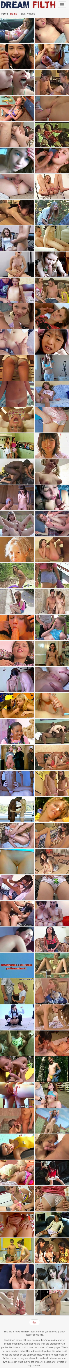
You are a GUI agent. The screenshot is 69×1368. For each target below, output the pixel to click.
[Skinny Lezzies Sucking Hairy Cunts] (52, 82)
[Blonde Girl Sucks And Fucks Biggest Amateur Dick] (17, 368)
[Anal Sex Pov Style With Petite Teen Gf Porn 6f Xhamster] (17, 394)
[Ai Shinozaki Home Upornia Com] (52, 446)
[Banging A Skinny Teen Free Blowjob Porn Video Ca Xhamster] (17, 679)
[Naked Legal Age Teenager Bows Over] (52, 1017)
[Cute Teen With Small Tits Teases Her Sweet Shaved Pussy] (52, 887)
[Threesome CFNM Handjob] (17, 705)
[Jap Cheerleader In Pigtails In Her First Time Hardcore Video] (52, 1173)
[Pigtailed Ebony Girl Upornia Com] (17, 731)
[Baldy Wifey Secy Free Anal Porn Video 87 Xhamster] (52, 134)
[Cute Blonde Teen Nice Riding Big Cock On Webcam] (17, 264)
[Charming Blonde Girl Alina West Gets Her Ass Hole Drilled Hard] (17, 420)
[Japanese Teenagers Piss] (17, 1017)
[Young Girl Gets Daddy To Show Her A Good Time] (52, 1303)
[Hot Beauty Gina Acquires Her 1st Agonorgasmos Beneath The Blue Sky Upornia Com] (17, 524)
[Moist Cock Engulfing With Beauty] (52, 1199)
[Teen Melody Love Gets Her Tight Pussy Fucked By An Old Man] (17, 1043)
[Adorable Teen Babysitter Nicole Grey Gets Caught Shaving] (17, 575)
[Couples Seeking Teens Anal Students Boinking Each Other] (17, 1303)
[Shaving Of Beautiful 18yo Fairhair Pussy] (17, 550)
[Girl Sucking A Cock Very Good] (52, 705)
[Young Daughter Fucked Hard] (17, 472)
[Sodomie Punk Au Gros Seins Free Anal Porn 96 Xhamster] (17, 1121)
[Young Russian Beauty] (52, 965)
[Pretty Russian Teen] (52, 628)
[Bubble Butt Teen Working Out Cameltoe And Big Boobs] (52, 575)
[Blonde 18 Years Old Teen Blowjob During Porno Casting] (17, 991)
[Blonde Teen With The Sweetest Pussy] (17, 861)
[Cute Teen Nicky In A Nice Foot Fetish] (52, 653)
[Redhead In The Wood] (52, 1069)
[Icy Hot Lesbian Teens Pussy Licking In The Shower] (17, 446)
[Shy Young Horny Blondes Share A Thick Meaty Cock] (52, 290)
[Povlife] (17, 602)
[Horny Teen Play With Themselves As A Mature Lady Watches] (52, 757)
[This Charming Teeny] (52, 264)
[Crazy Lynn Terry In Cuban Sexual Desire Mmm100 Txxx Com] (17, 783)
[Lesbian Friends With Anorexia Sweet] (52, 783)
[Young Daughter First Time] (52, 550)
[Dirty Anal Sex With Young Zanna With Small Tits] (52, 108)
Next (34, 1322)
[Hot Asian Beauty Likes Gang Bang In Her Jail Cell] (52, 30)
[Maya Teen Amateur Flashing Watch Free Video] (17, 30)
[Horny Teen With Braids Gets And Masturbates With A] (17, 108)
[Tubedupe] (52, 368)
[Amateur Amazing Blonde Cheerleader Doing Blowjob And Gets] (52, 991)
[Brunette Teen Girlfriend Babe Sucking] (52, 1147)
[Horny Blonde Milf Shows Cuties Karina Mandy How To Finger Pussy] (52, 1251)
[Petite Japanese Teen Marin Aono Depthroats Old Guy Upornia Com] (17, 498)
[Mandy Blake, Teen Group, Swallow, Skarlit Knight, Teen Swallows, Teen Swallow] (17, 82)
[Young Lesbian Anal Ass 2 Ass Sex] (17, 1095)
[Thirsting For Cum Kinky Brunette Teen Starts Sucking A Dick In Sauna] (17, 628)
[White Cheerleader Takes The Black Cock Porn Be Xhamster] (52, 731)
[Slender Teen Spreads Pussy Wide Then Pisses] (52, 186)
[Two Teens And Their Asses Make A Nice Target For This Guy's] (17, 134)
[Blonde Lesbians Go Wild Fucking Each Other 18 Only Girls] (17, 1173)
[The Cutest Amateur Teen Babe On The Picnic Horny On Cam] (17, 1069)
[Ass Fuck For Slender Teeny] (52, 679)
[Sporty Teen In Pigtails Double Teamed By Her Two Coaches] (52, 1225)
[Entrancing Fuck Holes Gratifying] (17, 835)
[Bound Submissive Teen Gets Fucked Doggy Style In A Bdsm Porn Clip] (17, 913)
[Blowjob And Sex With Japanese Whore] (52, 342)
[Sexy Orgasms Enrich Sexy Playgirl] (52, 1277)
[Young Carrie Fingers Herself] (52, 394)
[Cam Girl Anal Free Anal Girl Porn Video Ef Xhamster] (17, 939)
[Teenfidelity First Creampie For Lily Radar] (17, 186)
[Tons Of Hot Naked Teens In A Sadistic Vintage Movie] (17, 757)
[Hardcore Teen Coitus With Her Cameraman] (52, 316)
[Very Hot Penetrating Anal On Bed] (17, 1225)
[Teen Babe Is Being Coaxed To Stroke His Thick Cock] (52, 602)
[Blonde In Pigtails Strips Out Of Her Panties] (52, 472)
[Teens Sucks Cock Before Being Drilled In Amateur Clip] (52, 160)
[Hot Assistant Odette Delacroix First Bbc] (17, 809)
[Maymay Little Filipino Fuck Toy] (52, 939)
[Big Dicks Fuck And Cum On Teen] (17, 1251)
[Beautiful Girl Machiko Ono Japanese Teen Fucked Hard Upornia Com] (17, 887)
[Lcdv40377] (52, 861)
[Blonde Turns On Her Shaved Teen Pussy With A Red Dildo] (52, 809)
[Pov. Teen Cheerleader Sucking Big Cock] (52, 56)
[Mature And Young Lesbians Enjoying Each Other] (52, 913)
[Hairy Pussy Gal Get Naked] (52, 1121)
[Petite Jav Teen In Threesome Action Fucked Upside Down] (17, 212)
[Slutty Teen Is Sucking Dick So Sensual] (52, 498)
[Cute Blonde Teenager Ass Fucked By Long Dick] (52, 524)
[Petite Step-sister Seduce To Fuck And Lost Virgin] (17, 290)
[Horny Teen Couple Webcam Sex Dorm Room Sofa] (17, 238)
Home (13, 13)
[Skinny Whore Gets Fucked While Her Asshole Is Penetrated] (52, 1043)
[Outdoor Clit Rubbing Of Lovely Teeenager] (52, 212)
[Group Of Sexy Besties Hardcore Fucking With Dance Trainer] (17, 1199)
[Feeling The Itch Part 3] (52, 238)
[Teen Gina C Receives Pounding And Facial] (17, 342)
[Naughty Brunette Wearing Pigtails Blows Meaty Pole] (17, 316)
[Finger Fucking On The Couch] (17, 653)
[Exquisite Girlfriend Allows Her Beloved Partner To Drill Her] (52, 420)
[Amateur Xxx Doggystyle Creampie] (52, 835)
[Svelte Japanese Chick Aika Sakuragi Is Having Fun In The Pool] (17, 1147)
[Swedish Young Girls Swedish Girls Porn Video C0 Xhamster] (17, 965)
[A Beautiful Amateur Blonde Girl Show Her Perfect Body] (17, 160)
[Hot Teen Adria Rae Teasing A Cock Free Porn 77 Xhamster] (17, 56)
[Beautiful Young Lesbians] (17, 1277)
